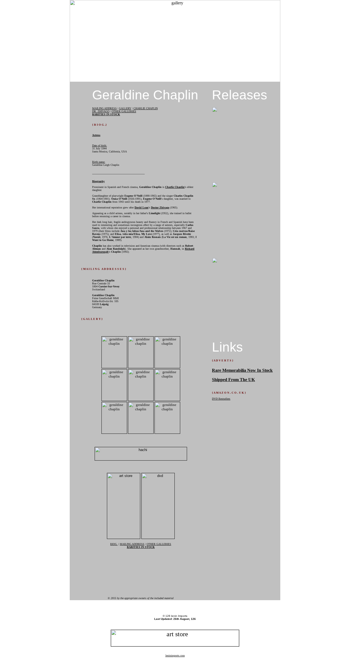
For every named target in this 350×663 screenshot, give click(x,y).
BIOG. (114, 544)
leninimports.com (175, 655)
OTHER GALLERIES (124, 111)
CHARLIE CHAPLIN (145, 108)
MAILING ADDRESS (104, 108)
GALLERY (125, 108)
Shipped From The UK (233, 379)
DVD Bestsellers (221, 398)
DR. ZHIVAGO (100, 111)
